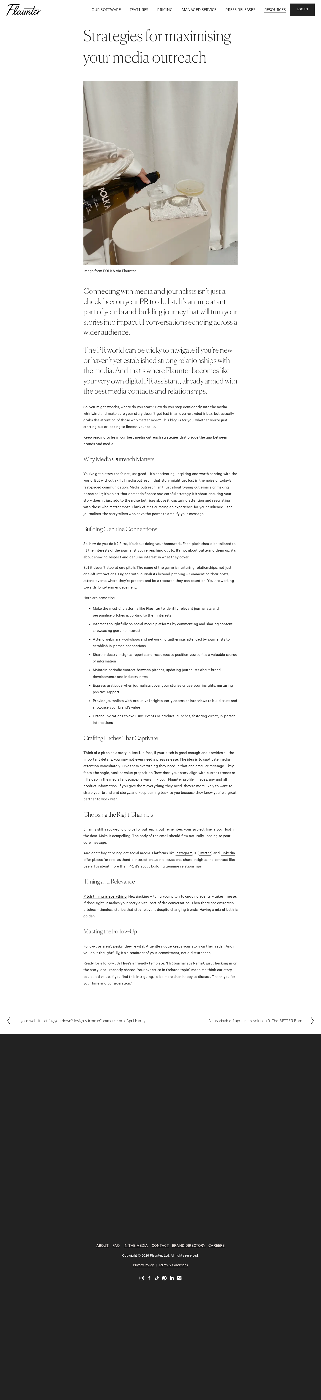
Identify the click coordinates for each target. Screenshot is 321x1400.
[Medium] (179, 1278)
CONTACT (160, 1246)
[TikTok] (156, 1278)
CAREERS (216, 1246)
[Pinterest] (164, 1278)
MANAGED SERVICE (199, 9)
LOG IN (302, 10)
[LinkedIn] (171, 1278)
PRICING (164, 9)
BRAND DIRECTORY (189, 1246)
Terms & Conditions (173, 1266)
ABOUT (102, 1246)
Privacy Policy (143, 1266)
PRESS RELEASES (240, 9)
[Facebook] (149, 1278)
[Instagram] (141, 1278)
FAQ (116, 1246)
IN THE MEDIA (136, 1246)
